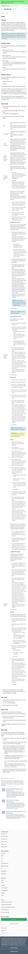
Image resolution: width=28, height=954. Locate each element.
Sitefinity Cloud (4, 839)
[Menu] (1, 9)
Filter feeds (4, 730)
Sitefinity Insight (4, 836)
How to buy (3, 928)
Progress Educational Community (8, 907)
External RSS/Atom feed (15, 316)
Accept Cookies (14, 948)
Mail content (13, 377)
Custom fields (15, 292)
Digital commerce (5, 866)
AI (1, 868)
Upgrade (3, 893)
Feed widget (23, 93)
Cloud (2, 855)
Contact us (3, 930)
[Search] (26, 9)
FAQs (2, 895)
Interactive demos (5, 909)
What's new (3, 844)
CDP (2, 860)
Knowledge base (4, 890)
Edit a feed (4, 697)
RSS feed (12, 612)
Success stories (4, 887)
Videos (2, 882)
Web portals (3, 871)
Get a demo (14, 919)
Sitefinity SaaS (4, 841)
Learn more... (11, 3)
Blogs (2, 880)
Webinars (3, 885)
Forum (11, 439)
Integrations (3, 873)
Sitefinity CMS (4, 833)
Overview (3, 20)
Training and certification (6, 904)
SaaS (2, 858)
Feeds (3, 16)
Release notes (4, 846)
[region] (14, 945)
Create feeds (4, 104)
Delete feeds (4, 709)
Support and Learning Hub (6, 902)
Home (2, 13)
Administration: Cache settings (14, 98)
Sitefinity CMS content (15, 222)
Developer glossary (5, 912)
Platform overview (14, 923)
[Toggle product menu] (26, 5)
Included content (5, 43)
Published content (6, 75)
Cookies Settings (14, 951)
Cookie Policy (3, 944)
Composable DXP (4, 863)
